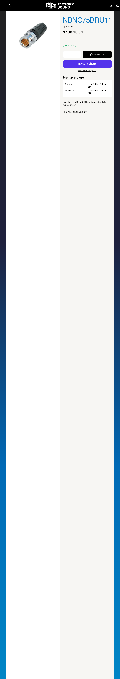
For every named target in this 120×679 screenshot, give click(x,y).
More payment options (87, 71)
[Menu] (3, 5)
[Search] (9, 5)
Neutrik (69, 26)
